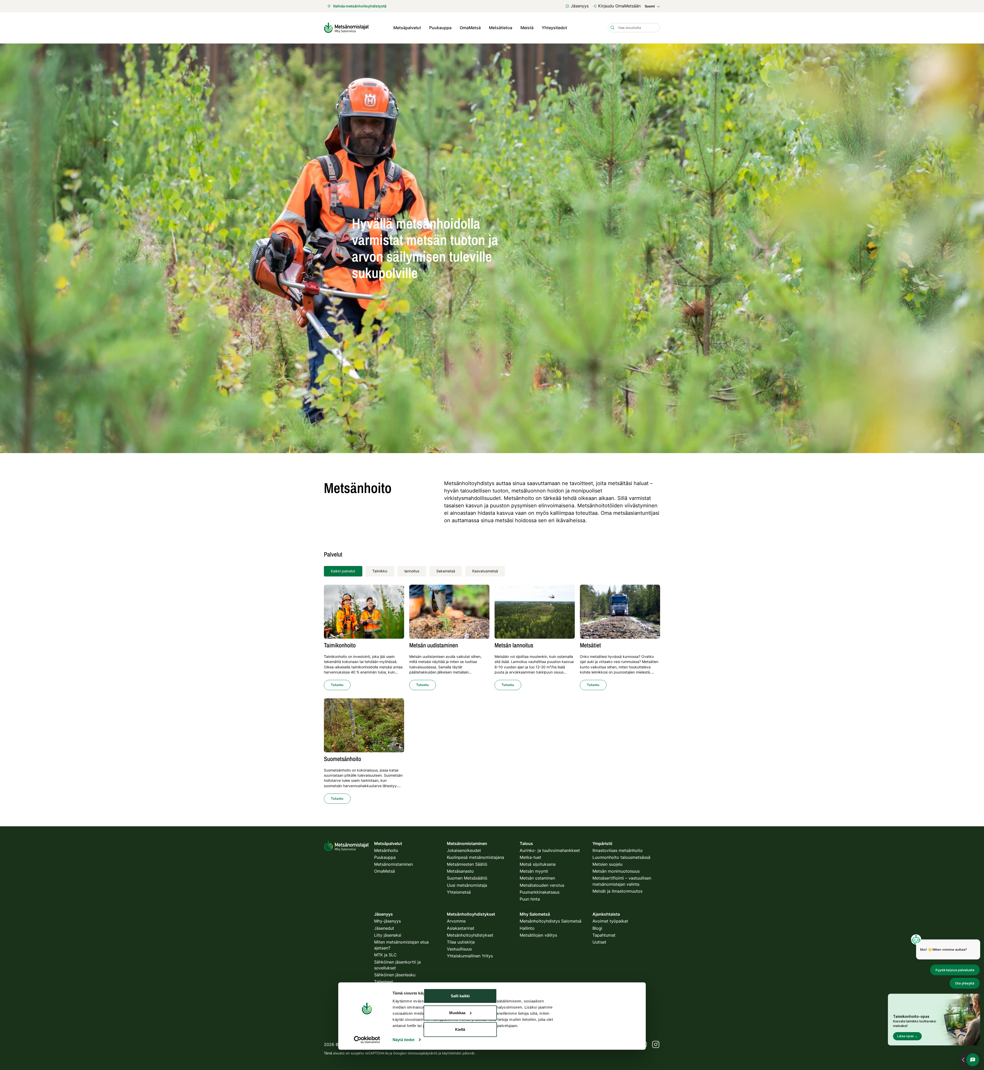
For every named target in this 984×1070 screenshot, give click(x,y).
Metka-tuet (530, 857)
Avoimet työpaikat (610, 921)
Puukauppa (440, 27)
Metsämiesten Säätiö (467, 864)
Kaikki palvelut (343, 571)
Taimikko (379, 571)
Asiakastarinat (460, 928)
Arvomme (456, 921)
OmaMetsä (470, 27)
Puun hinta (530, 899)
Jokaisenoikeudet (464, 850)
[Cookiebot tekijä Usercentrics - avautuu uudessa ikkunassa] (366, 1040)
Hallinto (527, 928)
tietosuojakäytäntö (422, 1053)
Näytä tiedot (403, 1039)
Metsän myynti (534, 871)
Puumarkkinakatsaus (539, 892)
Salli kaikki (460, 996)
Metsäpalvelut (407, 27)
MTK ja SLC (385, 954)
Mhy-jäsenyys (387, 921)
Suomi (650, 6)
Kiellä (460, 1029)
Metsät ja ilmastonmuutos (617, 891)
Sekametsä (445, 571)
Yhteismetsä (459, 892)
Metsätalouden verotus (542, 885)
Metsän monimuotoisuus (616, 871)
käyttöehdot (452, 1053)
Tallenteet (383, 981)
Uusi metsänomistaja (467, 885)
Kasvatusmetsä (485, 571)
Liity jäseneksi (387, 935)
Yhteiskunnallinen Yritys (470, 955)
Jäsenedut (384, 928)
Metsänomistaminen (393, 864)
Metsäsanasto (460, 871)
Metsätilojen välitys (538, 935)
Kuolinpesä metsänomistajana (475, 857)
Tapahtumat (604, 935)
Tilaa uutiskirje (461, 942)
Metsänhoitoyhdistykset (470, 935)
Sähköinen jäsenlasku (394, 974)
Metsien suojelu (607, 864)
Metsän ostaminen (537, 878)
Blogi (597, 928)
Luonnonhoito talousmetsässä (621, 857)
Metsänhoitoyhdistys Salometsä (550, 921)
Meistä (527, 27)
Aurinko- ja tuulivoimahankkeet (550, 850)
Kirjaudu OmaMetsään (619, 5)
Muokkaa (457, 1012)
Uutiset (599, 942)
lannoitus (411, 571)
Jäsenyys (580, 5)
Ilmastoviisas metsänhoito (617, 850)
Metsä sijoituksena (538, 864)
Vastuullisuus (459, 948)
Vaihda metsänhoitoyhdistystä (359, 6)
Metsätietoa (500, 27)
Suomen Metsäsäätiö (467, 878)
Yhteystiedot (554, 27)
